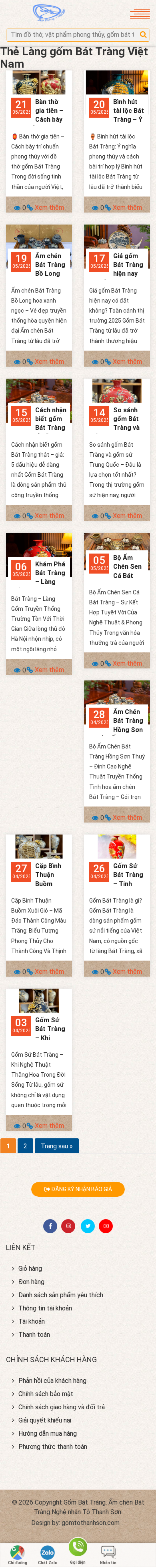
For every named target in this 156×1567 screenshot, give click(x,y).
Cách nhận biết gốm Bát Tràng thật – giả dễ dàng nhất (38, 428)
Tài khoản (31, 1321)
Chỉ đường (17, 1563)
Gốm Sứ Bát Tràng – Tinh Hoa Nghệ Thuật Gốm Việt (116, 884)
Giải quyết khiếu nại (44, 1420)
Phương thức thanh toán (52, 1447)
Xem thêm (49, 207)
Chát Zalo (48, 1563)
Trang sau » (57, 1146)
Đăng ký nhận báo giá (81, 1189)
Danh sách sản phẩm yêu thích (60, 1295)
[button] (143, 35)
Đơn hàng (31, 1282)
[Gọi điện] (78, 1548)
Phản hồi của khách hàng (52, 1380)
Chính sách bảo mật (45, 1394)
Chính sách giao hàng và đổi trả (61, 1407)
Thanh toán (34, 1334)
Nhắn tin (108, 1563)
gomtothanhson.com (91, 1523)
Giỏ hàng (30, 1268)
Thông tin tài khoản (45, 1308)
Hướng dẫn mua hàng (47, 1433)
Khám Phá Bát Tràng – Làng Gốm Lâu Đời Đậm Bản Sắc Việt (38, 582)
